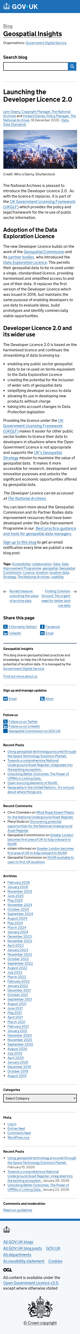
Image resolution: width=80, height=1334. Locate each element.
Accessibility (21, 564)
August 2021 (16, 1004)
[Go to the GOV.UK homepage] (20, 6)
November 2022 (19, 954)
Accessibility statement (23, 1261)
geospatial (50, 568)
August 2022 (17, 968)
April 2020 (15, 1058)
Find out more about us (20, 676)
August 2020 (17, 1049)
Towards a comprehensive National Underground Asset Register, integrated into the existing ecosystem (40, 764)
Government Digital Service (46, 43)
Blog (7, 26)
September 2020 (20, 1044)
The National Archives (33, 577)
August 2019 (16, 1076)
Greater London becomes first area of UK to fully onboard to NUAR (40, 839)
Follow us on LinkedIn (24, 726)
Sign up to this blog (19, 542)
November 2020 (19, 1040)
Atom (49, 699)
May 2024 (15, 923)
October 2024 (18, 909)
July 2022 (14, 972)
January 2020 (17, 1062)
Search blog (15, 57)
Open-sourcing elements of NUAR (32, 783)
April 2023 (15, 945)
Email (49, 633)
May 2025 (15, 900)
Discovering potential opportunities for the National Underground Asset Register (39, 826)
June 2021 (15, 1008)
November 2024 (19, 905)
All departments (17, 1254)
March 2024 (16, 927)
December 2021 (19, 990)
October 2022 (18, 959)
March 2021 (16, 1022)
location (42, 572)
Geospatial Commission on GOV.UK (35, 731)
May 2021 (14, 1013)
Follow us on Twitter (23, 722)
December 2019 (19, 1067)
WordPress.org (18, 1137)
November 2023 (19, 941)
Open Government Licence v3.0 (30, 1282)
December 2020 (19, 1035)
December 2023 (19, 936)
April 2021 (15, 1017)
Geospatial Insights (32, 33)
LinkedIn (15, 633)
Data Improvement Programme (36, 566)
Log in (11, 1124)
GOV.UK (53, 1248)
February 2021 (18, 1026)
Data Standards (14, 124)
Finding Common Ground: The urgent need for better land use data (55, 598)
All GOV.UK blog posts (22, 1248)
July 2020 (14, 1053)
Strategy (9, 577)
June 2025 (15, 896)
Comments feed (19, 1133)
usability (57, 577)
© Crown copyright (40, 1322)
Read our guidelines (17, 1210)
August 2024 (17, 918)
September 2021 (19, 999)
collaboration (42, 564)
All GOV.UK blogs (18, 1241)
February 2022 (18, 981)
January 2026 (17, 887)
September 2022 (20, 963)
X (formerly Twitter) (23, 627)
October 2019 (17, 1071)
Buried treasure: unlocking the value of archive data (24, 596)
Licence (28, 572)
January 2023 (17, 950)
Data (64, 120)
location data (59, 572)
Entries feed (16, 1128)
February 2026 (18, 882)
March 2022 (16, 977)
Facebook (52, 627)
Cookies (55, 1261)
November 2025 (19, 891)
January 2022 (17, 986)
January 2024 (17, 932)
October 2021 (17, 995)
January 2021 (17, 1031)
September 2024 (20, 914)
